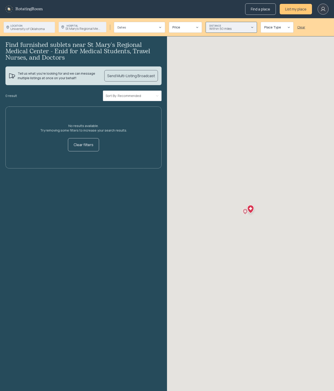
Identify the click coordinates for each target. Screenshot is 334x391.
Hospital (72, 26)
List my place (296, 9)
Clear (301, 27)
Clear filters (83, 144)
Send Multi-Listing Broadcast (131, 75)
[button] (245, 211)
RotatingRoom (29, 9)
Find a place (260, 9)
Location (16, 26)
